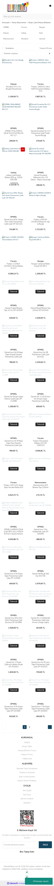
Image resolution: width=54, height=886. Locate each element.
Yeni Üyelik (27, 790)
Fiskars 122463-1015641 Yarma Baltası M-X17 (13, 266)
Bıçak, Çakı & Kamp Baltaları (40, 22)
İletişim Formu (27, 754)
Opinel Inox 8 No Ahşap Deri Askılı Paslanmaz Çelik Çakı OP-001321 (13, 221)
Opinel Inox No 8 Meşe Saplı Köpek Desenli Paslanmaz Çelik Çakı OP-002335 (13, 355)
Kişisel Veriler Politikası (27, 780)
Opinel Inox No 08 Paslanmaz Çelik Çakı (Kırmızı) (40, 354)
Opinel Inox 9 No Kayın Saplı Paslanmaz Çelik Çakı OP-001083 (13, 708)
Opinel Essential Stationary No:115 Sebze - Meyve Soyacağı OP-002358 (40, 178)
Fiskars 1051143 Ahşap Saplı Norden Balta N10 (13, 486)
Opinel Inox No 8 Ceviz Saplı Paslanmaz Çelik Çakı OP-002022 (40, 664)
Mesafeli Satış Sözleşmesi (27, 768)
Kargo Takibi (27, 746)
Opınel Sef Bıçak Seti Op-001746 (40, 575)
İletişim (27, 742)
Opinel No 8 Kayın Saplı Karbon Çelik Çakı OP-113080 (13, 398)
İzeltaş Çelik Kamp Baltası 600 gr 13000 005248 (13, 177)
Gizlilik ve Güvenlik (27, 772)
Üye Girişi (27, 794)
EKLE (45, 844)
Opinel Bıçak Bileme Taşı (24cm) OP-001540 (40, 309)
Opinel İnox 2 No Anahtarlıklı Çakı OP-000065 (40, 531)
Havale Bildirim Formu (27, 750)
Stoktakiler (10, 48)
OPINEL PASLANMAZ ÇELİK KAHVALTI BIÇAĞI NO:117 (13, 133)
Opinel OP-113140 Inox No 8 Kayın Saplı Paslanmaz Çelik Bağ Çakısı (40, 400)
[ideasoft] (12, 883)
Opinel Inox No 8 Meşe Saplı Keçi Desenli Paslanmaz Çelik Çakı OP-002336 (13, 444)
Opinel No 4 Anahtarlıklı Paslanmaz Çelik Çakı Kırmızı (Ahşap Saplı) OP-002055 (40, 621)
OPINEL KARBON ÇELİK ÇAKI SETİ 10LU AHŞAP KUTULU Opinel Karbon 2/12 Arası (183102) (13, 532)
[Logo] (17, 7)
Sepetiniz (27, 803)
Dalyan (14, 84)
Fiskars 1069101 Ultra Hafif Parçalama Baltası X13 (40, 89)
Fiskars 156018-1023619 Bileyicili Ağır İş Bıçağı (40, 221)
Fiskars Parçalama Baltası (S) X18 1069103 (40, 443)
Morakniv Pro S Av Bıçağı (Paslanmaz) (13, 88)
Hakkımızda (27, 758)
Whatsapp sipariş (40, 881)
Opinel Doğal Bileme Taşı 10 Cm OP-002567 (13, 309)
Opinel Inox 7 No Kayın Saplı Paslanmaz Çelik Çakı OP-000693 (40, 708)
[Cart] (49, 7)
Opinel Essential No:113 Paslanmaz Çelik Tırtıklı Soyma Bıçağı (40, 133)
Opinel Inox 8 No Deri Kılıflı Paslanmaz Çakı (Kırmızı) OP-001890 (13, 620)
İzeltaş (13, 172)
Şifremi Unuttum (27, 798)
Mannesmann (40, 482)
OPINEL (13, 128)
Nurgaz (40, 261)
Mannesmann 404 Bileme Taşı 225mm (40, 486)
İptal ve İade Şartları (27, 776)
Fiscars (41, 84)
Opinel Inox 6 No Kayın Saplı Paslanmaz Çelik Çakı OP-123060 (13, 576)
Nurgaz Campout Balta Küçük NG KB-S (40, 265)
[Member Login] (44, 7)
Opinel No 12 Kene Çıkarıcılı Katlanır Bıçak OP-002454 (13, 664)
